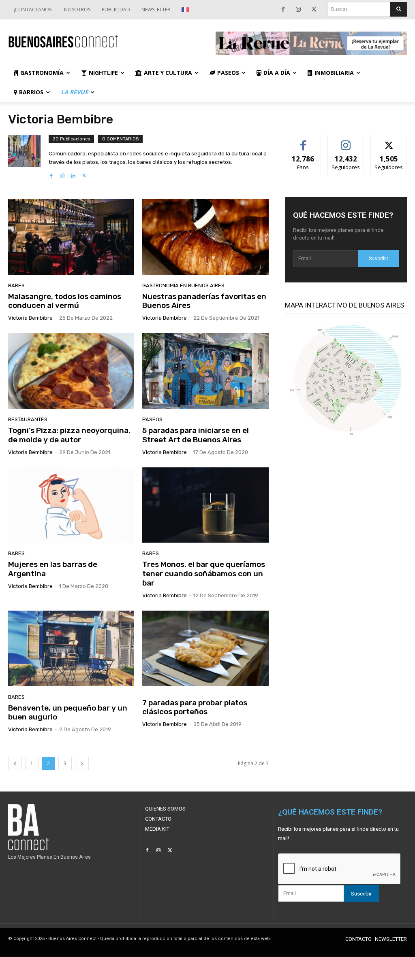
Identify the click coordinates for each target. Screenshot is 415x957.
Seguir (346, 141)
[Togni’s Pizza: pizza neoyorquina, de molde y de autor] (71, 371)
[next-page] (82, 763)
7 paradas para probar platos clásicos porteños (194, 707)
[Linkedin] (73, 173)
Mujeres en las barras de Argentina (52, 569)
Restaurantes (27, 419)
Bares (16, 285)
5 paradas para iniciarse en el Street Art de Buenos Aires (195, 435)
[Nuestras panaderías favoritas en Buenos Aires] (205, 237)
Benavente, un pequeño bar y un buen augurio (67, 712)
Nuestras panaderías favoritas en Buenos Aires (204, 301)
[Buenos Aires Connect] (103, 41)
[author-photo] (28, 157)
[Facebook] (283, 9)
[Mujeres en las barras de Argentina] (71, 505)
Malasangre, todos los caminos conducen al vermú (64, 301)
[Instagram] (298, 9)
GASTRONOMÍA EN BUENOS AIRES (183, 285)
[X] (313, 9)
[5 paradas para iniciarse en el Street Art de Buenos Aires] (205, 371)
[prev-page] (15, 763)
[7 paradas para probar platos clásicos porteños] (205, 648)
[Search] (398, 9)
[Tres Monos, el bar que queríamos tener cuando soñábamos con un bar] (205, 505)
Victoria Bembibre (30, 318)
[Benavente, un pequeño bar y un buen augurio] (71, 648)
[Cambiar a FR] (186, 9)
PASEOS (152, 419)
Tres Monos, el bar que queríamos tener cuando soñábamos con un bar (203, 574)
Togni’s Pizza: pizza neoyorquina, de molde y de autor (69, 435)
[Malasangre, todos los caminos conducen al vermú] (71, 237)
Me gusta (303, 141)
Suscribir (378, 258)
